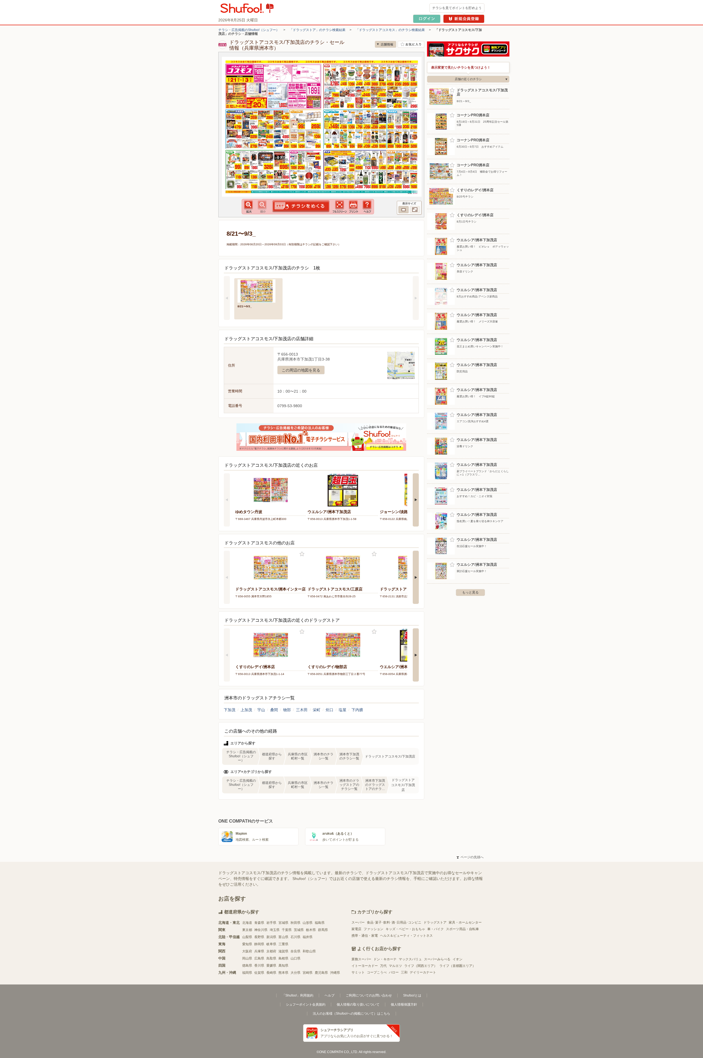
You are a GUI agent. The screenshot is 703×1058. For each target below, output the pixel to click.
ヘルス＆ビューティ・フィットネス (406, 936)
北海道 (247, 923)
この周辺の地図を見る (301, 370)
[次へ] (416, 298)
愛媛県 (271, 965)
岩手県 (271, 923)
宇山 (261, 710)
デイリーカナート (423, 972)
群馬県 (323, 930)
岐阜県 (271, 944)
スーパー (358, 922)
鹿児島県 (321, 973)
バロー (394, 972)
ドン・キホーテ (385, 959)
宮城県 (283, 923)
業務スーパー (361, 959)
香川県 (259, 965)
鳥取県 (271, 958)
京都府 (271, 951)
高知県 (283, 965)
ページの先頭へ (470, 857)
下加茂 (229, 710)
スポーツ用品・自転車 (462, 929)
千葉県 (287, 930)
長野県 (259, 937)
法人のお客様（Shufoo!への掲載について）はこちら (351, 1013)
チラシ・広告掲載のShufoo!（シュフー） (248, 30)
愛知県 (247, 944)
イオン (457, 959)
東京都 (247, 930)
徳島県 (247, 965)
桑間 (274, 710)
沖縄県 (335, 973)
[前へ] (227, 298)
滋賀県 (283, 951)
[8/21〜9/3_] (258, 290)
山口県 (295, 958)
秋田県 (295, 923)
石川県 (295, 937)
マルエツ (395, 966)
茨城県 (299, 930)
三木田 (302, 710)
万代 (383, 966)
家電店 (356, 929)
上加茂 (246, 710)
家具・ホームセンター (465, 922)
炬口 (329, 710)
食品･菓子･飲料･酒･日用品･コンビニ (394, 922)
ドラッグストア (435, 922)
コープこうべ (377, 972)
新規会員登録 (463, 19)
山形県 (308, 923)
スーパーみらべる (437, 959)
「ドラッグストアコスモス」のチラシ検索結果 (390, 30)
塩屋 (342, 710)
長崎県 (271, 973)
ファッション (373, 929)
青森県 (259, 923)
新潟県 (271, 937)
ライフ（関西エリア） (420, 966)
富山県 (283, 937)
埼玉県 (275, 930)
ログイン (426, 19)
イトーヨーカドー (365, 966)
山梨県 (247, 937)
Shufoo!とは (412, 995)
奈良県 (295, 951)
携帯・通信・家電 (365, 936)
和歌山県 (309, 951)
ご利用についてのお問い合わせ (369, 995)
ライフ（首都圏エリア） (457, 966)
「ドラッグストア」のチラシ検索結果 (317, 30)
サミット (358, 972)
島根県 (283, 958)
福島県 (320, 923)
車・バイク (435, 929)
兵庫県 (259, 951)
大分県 (295, 973)
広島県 (259, 958)
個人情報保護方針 (404, 1004)
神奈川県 (260, 930)
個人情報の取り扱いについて (358, 1004)
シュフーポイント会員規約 (305, 1004)
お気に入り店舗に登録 (411, 44)
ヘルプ (329, 995)
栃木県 (311, 930)
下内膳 (357, 710)
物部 (287, 710)
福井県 (308, 937)
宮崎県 (308, 973)
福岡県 (247, 973)
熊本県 (283, 973)
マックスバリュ (410, 959)
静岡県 (259, 944)
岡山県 (247, 958)
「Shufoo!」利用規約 (297, 995)
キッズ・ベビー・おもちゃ (405, 929)
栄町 (316, 710)
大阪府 (247, 951)
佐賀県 (259, 973)
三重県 (283, 944)
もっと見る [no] (470, 592)
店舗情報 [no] (385, 44)
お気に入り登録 (302, 554)
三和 (404, 972)
